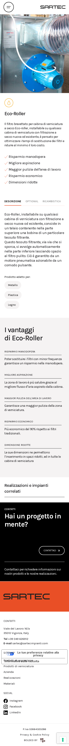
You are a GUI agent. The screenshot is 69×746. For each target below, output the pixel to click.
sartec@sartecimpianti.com (30, 643)
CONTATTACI (50, 550)
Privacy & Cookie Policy (34, 734)
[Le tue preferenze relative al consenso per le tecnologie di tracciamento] (62, 739)
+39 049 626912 (18, 639)
